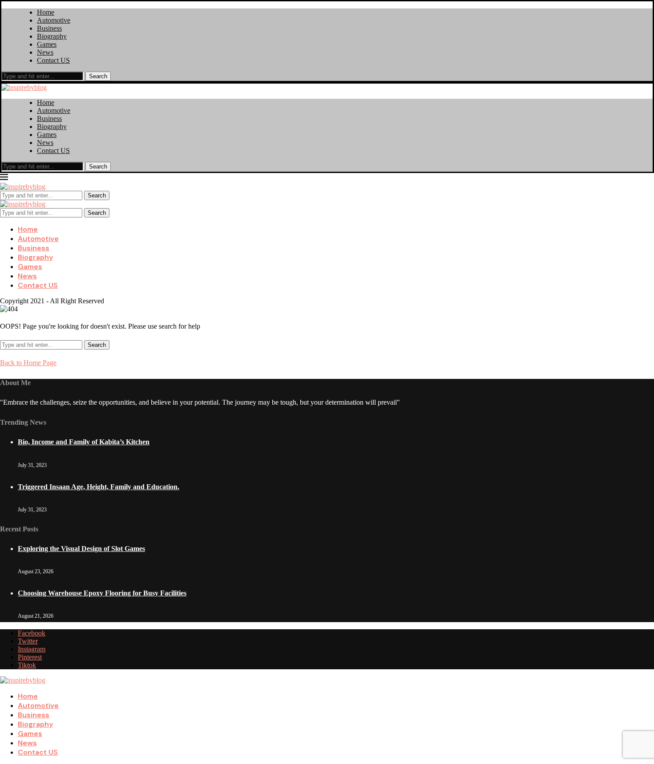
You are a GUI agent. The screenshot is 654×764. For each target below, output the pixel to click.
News (45, 52)
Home (45, 12)
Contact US (53, 60)
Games (47, 44)
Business (49, 28)
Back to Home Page (28, 362)
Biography (52, 36)
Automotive (53, 20)
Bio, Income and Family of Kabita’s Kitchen (83, 442)
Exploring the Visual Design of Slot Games (81, 548)
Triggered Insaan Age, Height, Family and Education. (98, 487)
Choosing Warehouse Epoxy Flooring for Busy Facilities (102, 593)
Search (98, 76)
